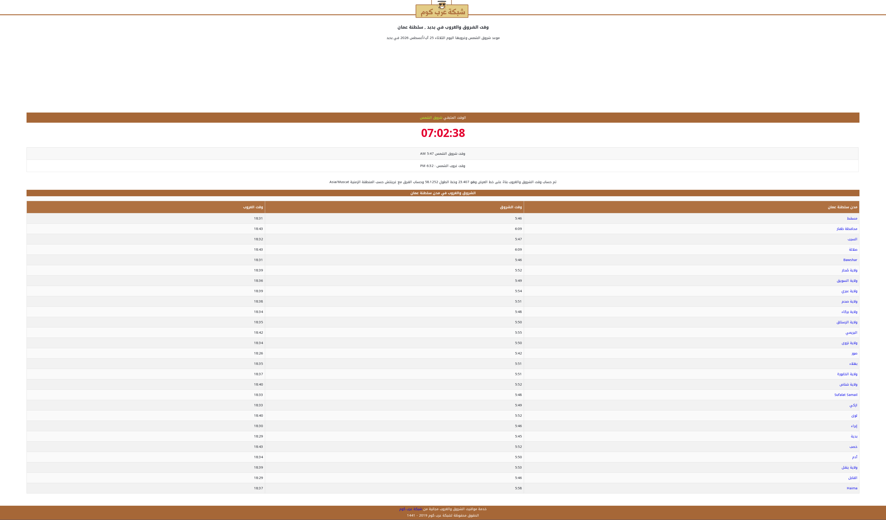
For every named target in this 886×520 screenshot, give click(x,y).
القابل (852, 478)
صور (854, 353)
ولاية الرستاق (847, 322)
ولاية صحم (849, 301)
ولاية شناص (848, 384)
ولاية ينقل (849, 467)
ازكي (853, 405)
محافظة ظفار (847, 229)
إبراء (854, 426)
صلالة (853, 249)
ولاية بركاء (849, 312)
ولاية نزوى (849, 343)
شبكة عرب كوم (410, 509)
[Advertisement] (443, 77)
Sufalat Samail (846, 395)
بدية (854, 436)
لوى (854, 415)
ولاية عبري (849, 291)
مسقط (852, 218)
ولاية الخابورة (847, 374)
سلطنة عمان (421, 193)
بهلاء (853, 363)
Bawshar (850, 260)
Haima (852, 488)
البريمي (851, 332)
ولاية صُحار (849, 270)
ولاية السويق (847, 280)
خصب (853, 446)
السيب (852, 239)
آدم (854, 457)
